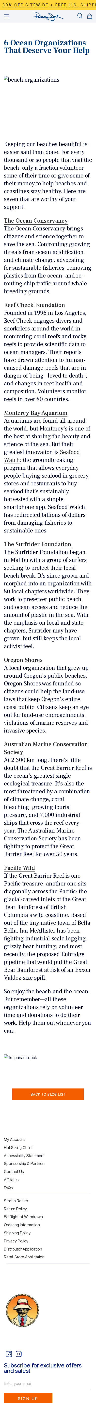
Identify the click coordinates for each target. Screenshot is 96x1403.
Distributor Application (23, 1249)
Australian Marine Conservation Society (46, 748)
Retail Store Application (24, 1256)
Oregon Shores (23, 660)
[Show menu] (6, 16)
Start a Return (16, 1200)
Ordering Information (22, 1224)
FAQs (8, 1187)
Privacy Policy (16, 1241)
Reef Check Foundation (34, 305)
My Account (14, 1139)
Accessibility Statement (24, 1155)
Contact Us (14, 1171)
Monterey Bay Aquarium (35, 413)
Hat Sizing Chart (18, 1147)
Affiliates (11, 1179)
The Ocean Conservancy (36, 221)
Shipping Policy (17, 1232)
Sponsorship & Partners (25, 1163)
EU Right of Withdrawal (24, 1216)
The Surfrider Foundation (37, 544)
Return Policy (15, 1208)
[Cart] (89, 16)
